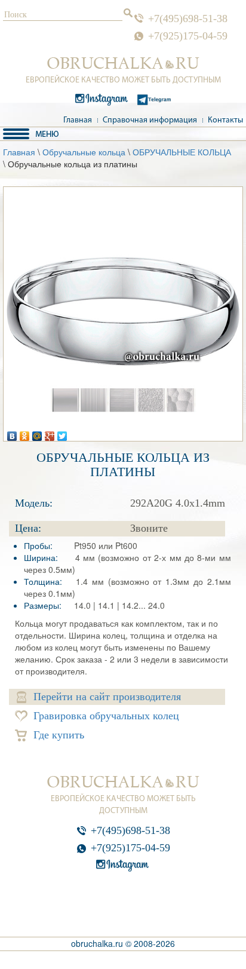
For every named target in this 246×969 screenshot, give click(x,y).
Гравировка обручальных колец (106, 716)
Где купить (58, 735)
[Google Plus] (50, 433)
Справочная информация (150, 120)
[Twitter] (62, 433)
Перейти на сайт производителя (107, 697)
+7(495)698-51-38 (187, 18)
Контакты (225, 120)
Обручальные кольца (83, 152)
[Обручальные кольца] (123, 63)
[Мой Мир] (37, 433)
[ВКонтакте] (12, 433)
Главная (77, 120)
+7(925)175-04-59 (187, 36)
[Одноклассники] (25, 433)
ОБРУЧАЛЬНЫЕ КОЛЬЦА (182, 152)
